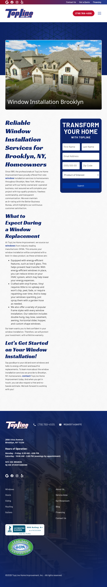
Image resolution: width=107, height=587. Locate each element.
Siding (8, 500)
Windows (9, 489)
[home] (19, 13)
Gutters (8, 512)
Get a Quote (84, 2)
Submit (80, 185)
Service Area (61, 495)
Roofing (9, 506)
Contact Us (71, 2)
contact (26, 375)
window (9, 178)
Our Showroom (63, 500)
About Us (60, 489)
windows (10, 245)
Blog (58, 506)
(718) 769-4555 (83, 13)
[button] (99, 13)
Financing (97, 2)
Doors (8, 495)
